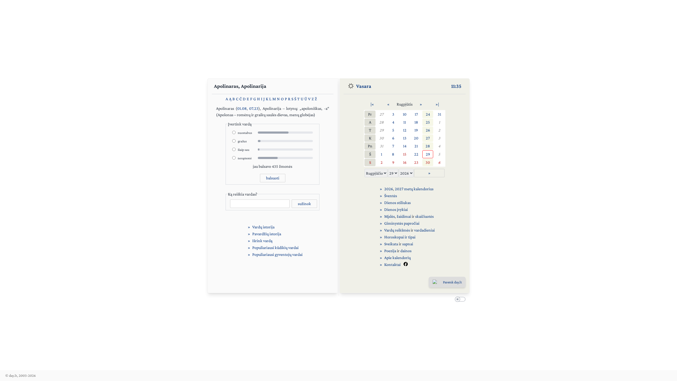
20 (416, 138)
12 (404, 130)
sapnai (407, 244)
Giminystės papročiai (401, 223)
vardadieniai (424, 230)
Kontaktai (392, 264)
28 (381, 122)
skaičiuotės (424, 216)
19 (416, 130)
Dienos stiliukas (397, 202)
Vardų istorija (263, 227)
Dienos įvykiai (396, 209)
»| (437, 104)
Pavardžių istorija (266, 234)
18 (416, 122)
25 (428, 122)
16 (404, 162)
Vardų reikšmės (397, 230)
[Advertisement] (338, 37)
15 (404, 154)
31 (439, 114)
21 (416, 146)
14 (404, 146)
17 (416, 114)
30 (381, 138)
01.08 (242, 108)
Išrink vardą (262, 240)
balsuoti (272, 178)
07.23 (253, 108)
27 (381, 114)
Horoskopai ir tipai (399, 237)
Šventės (390, 195)
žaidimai (404, 216)
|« (372, 104)
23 (416, 162)
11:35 (456, 86)
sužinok (304, 203)
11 (404, 122)
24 (428, 114)
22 (416, 154)
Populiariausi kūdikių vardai (275, 247)
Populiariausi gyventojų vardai (277, 254)
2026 (388, 189)
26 (428, 130)
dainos (405, 250)
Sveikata (391, 244)
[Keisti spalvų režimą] (459, 300)
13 (404, 138)
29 (381, 130)
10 (404, 114)
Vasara (363, 86)
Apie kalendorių (397, 257)
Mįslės (389, 216)
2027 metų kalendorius (414, 189)
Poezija (390, 250)
